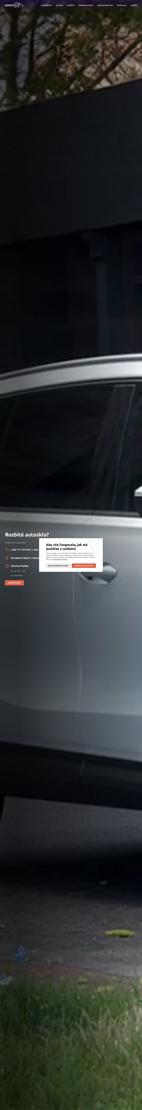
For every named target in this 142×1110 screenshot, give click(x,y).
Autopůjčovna (46, 5)
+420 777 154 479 (20, 549)
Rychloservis (122, 5)
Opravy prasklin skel (105, 5)
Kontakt (134, 5)
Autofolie (70, 5)
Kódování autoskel (86, 5)
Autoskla (59, 5)
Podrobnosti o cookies (60, 559)
